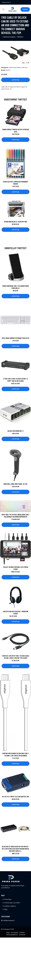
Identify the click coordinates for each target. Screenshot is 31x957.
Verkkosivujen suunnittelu (12, 903)
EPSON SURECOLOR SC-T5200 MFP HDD (15, 222)
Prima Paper (8, 899)
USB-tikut (20, 37)
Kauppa (25, 9)
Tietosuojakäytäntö (12, 934)
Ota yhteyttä (14, 932)
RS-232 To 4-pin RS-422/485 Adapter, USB (15, 797)
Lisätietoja (15, 80)
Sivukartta (22, 934)
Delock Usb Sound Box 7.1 (16, 431)
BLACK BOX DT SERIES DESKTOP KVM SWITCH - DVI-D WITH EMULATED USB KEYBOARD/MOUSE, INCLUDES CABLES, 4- (15, 849)
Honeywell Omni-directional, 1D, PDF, (15, 484)
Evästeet (22, 932)
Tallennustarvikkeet (9, 37)
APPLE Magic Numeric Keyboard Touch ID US (15, 338)
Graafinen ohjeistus (10, 906)
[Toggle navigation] (3, 9)
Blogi (5, 909)
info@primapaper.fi (6, 2)
